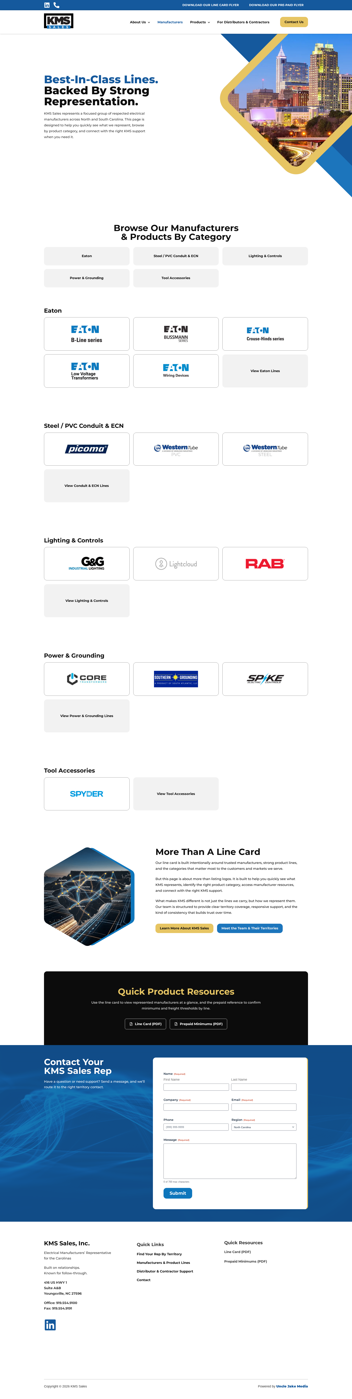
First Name (172, 1079)
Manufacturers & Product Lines (164, 1263)
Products (198, 22)
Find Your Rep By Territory (159, 1254)
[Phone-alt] (56, 5)
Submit (178, 1193)
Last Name (239, 1079)
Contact (144, 1280)
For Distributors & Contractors (243, 22)
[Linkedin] (47, 5)
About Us (138, 22)
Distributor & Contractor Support (165, 1271)
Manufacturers (170, 22)
